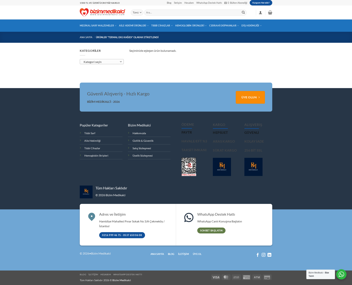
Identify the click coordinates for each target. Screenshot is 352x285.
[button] (235, 3)
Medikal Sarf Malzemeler (97, 25)
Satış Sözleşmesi (142, 148)
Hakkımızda (139, 133)
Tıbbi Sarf (89, 133)
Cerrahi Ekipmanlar (222, 25)
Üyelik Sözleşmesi (143, 155)
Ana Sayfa (86, 37)
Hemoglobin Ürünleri (189, 25)
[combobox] (102, 61)
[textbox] (101, 61)
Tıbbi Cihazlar (160, 25)
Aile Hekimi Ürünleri (132, 25)
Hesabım (189, 2)
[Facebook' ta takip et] (258, 255)
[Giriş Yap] (260, 12)
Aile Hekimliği (92, 140)
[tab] (187, 132)
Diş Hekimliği (250, 25)
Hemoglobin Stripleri (96, 155)
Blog (169, 2)
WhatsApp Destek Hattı (209, 2)
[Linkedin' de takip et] (269, 255)
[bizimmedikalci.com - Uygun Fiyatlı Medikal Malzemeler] (102, 12)
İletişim (178, 2)
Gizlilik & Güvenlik (143, 140)
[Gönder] (243, 13)
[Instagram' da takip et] (263, 255)
